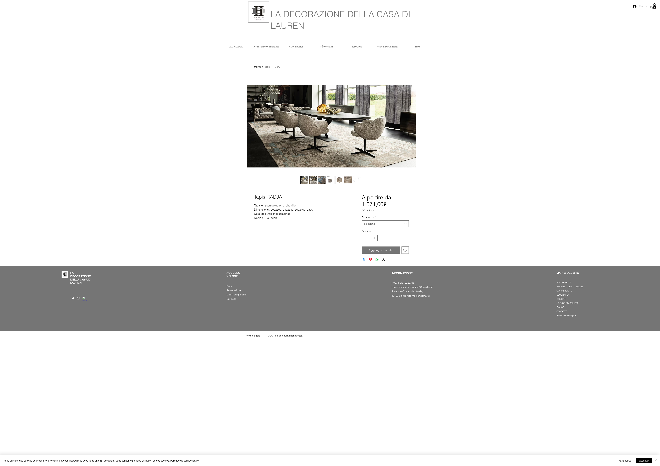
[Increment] (375, 238)
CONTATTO (562, 311)
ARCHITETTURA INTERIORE (570, 286)
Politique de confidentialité (184, 460)
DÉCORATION (563, 295)
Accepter (644, 460)
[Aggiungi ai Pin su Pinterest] (370, 259)
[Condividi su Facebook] (364, 259)
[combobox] (385, 223)
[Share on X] (384, 259)
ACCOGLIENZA (564, 282)
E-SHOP (560, 307)
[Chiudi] (656, 460)
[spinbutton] (370, 238)
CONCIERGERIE (564, 290)
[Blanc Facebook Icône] (73, 298)
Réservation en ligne (566, 315)
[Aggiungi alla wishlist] (405, 250)
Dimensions (369, 217)
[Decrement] (364, 238)
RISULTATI (561, 299)
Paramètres (625, 460)
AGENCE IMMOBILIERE (567, 303)
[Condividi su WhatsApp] (377, 259)
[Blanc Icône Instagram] (78, 298)
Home (257, 66)
